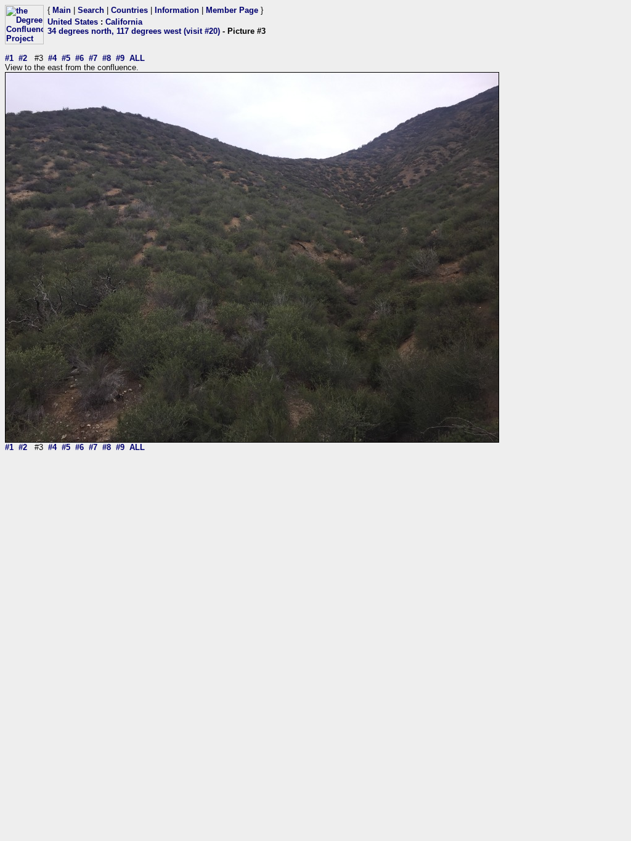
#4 (52, 58)
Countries (129, 10)
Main (61, 10)
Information (177, 10)
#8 (106, 58)
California (123, 21)
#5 (66, 58)
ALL (137, 58)
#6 (79, 58)
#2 (22, 58)
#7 (93, 58)
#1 (9, 58)
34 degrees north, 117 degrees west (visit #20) (133, 31)
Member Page (232, 10)
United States (72, 21)
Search (91, 10)
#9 (120, 58)
